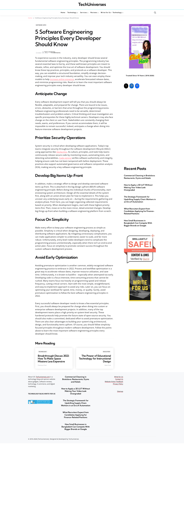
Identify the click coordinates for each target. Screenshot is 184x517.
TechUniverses (92, 4)
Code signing (65, 158)
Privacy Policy (118, 384)
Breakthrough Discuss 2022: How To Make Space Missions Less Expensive (53, 358)
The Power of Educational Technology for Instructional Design (95, 358)
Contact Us (119, 379)
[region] (156, 501)
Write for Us (118, 377)
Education (106, 351)
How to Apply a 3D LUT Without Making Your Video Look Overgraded (138, 187)
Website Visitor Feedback (114, 381)
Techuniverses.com (43, 377)
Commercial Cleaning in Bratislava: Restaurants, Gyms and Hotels (139, 176)
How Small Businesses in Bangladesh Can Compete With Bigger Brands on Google (138, 223)
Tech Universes (49, 52)
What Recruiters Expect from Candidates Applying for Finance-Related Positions (139, 211)
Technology (43, 351)
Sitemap (120, 391)
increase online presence (62, 79)
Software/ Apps (41, 25)
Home (30, 18)
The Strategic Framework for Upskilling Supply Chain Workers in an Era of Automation (140, 199)
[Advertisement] (140, 126)
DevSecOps (61, 152)
